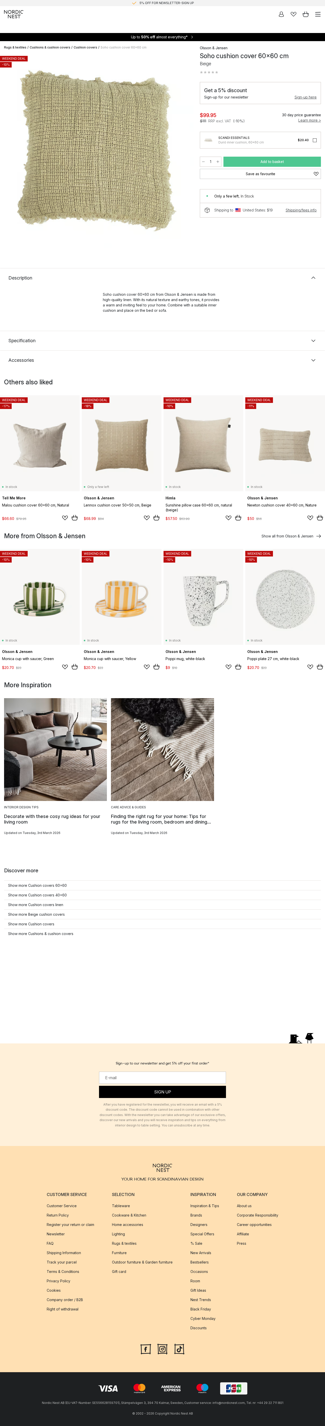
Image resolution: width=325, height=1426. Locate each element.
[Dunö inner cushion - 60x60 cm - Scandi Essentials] (208, 140)
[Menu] (318, 14)
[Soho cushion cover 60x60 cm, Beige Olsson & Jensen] (97, 151)
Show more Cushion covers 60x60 (37, 885)
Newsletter (56, 1234)
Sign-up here (306, 97)
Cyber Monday (203, 1318)
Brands (196, 1215)
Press (241, 1243)
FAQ (50, 1243)
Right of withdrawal (62, 1309)
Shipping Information (64, 1253)
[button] (209, 72)
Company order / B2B (65, 1300)
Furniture (119, 1253)
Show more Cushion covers (31, 924)
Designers (198, 1224)
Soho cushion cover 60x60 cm (124, 47)
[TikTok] (179, 1348)
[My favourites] (293, 14)
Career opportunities (254, 1224)
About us (244, 1206)
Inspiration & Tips (204, 1206)
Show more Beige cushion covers (36, 914)
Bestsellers (199, 1262)
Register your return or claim (70, 1224)
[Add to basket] (75, 518)
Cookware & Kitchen (129, 1215)
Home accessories (127, 1224)
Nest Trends (200, 1300)
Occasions (199, 1271)
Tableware (121, 1206)
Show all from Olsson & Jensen (287, 536)
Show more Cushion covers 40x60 (37, 895)
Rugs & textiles (15, 47)
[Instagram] (162, 1348)
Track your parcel (62, 1262)
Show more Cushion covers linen (35, 905)
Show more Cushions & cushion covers (40, 933)
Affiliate (243, 1234)
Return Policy (58, 1215)
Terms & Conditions (63, 1271)
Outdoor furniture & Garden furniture (142, 1262)
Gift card (119, 1271)
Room (195, 1281)
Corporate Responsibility (257, 1215)
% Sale (196, 1243)
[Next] (185, 151)
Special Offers (202, 1234)
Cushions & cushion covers (50, 47)
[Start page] (13, 14)
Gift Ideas (198, 1290)
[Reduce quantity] (203, 162)
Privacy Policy (58, 1281)
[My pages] (281, 14)
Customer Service (62, 1206)
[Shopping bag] (306, 14)
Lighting (118, 1234)
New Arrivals (200, 1253)
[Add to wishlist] (65, 518)
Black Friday (200, 1309)
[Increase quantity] (217, 162)
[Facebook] (145, 1348)
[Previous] (9, 151)
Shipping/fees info (301, 210)
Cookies (54, 1290)
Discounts (198, 1328)
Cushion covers (85, 47)
